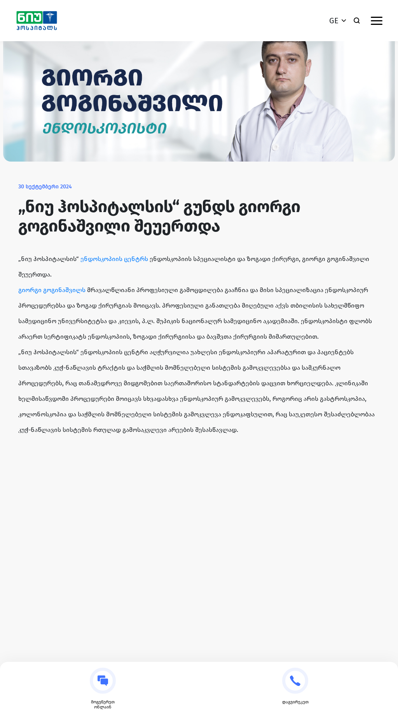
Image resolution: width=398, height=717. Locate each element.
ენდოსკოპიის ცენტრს (114, 259)
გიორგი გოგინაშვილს (52, 290)
